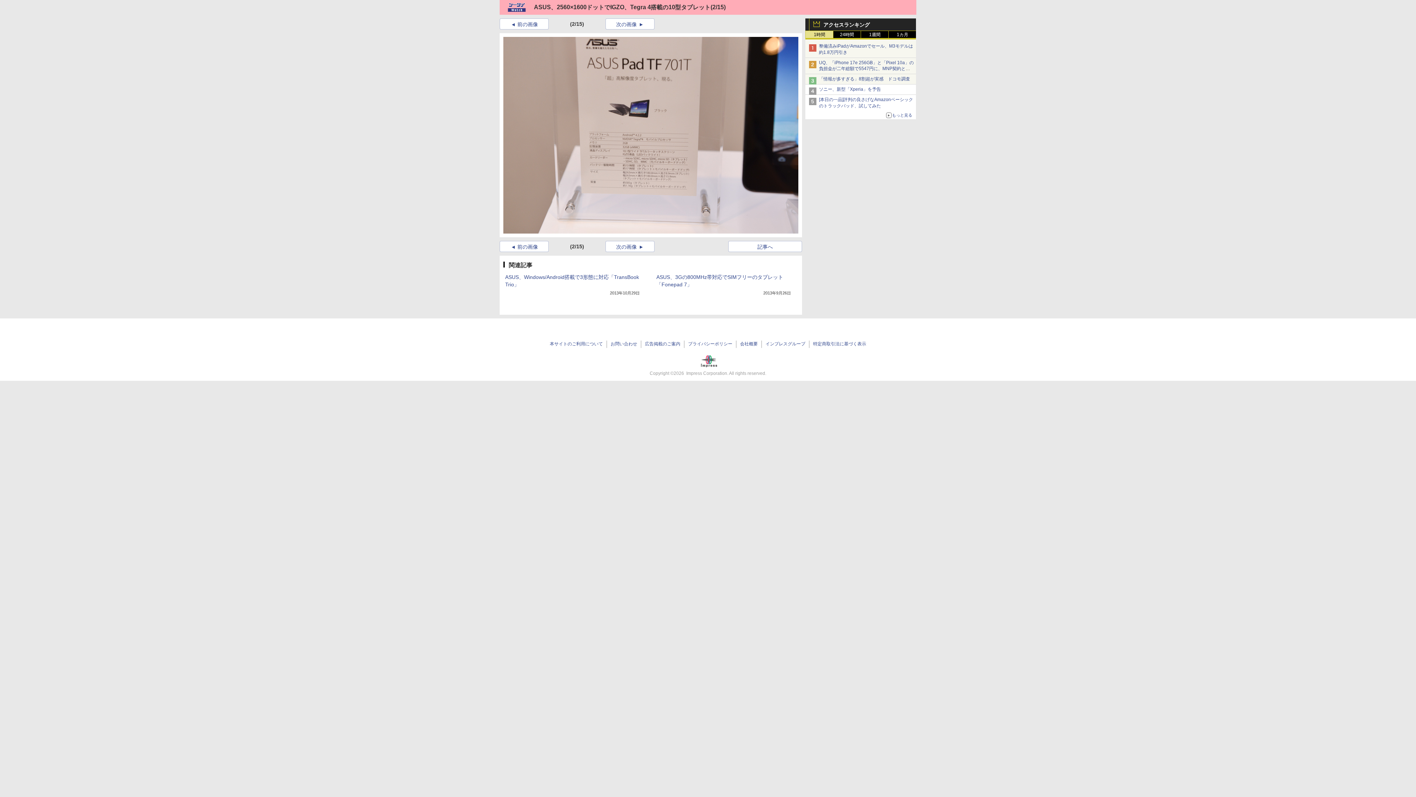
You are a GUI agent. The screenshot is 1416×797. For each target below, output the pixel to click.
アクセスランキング (846, 25)
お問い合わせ (624, 343)
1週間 (875, 34)
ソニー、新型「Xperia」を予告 (850, 89)
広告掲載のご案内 (662, 343)
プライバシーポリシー (710, 343)
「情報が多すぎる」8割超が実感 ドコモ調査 (864, 79)
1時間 (819, 34)
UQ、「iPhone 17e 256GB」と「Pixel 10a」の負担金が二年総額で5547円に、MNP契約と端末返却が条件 (866, 69)
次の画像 (626, 24)
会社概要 (749, 343)
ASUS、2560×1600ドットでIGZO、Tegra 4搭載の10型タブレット (622, 7)
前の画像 (527, 24)
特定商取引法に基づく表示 (839, 343)
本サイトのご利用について (576, 343)
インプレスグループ (785, 343)
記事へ (765, 247)
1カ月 (902, 34)
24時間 (847, 34)
